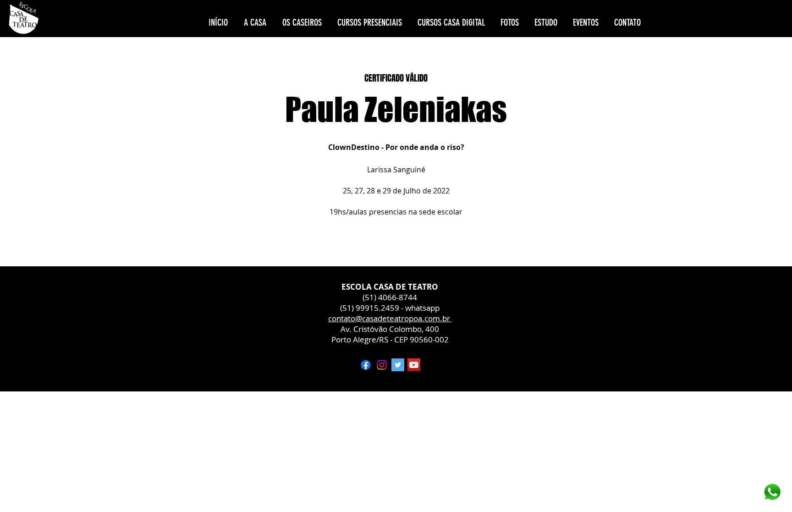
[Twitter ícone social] (397, 364)
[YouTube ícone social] (413, 364)
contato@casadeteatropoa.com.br (390, 318)
